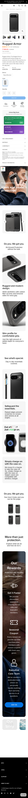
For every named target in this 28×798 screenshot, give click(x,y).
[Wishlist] (22, 5)
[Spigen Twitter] (7, 793)
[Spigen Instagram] (4, 793)
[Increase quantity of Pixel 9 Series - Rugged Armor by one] (14, 93)
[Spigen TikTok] (13, 793)
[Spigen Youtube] (10, 793)
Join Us (14, 705)
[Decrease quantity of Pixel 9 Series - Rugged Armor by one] (4, 93)
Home (7, 9)
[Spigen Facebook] (1, 793)
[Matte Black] (5, 82)
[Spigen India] (14, 5)
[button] (25, 5)
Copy (21, 122)
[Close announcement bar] (26, 2)
